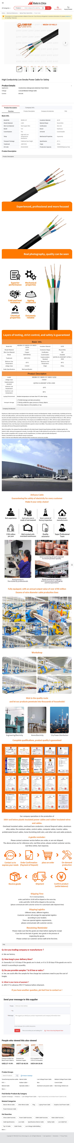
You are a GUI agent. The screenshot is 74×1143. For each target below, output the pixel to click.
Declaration (55, 1136)
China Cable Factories (9, 1117)
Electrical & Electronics (12, 13)
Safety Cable (50, 1122)
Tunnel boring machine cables (10, 1079)
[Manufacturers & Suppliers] (37, 3)
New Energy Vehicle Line (61, 1086)
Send (17, 1030)
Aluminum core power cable (44, 1086)
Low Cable (21, 1122)
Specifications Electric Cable (36, 1122)
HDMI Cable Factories (42, 1117)
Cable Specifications (9, 1122)
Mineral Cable (5, 1086)
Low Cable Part (62, 1122)
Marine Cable (23, 1079)
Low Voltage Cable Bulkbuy (33, 1126)
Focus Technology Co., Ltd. (25, 1136)
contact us (67, 16)
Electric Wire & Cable (9, 1104)
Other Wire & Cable (23, 1104)
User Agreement (47, 1136)
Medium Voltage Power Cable (63, 1079)
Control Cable (58, 1082)
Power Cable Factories (25, 1117)
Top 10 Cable (6, 1126)
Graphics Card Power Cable (61, 1104)
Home (3, 13)
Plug (33, 1104)
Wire (38, 1082)
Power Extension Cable (9, 1109)
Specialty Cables (24, 1086)
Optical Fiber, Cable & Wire (26, 13)
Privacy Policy (63, 1136)
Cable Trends (17, 1126)
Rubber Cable (23, 1082)
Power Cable (37, 13)
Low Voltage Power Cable (44, 1079)
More (3, 1129)
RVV (3, 1082)
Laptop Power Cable (44, 1104)
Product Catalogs (27, 1075)
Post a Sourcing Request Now (53, 1030)
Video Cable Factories (57, 1117)
